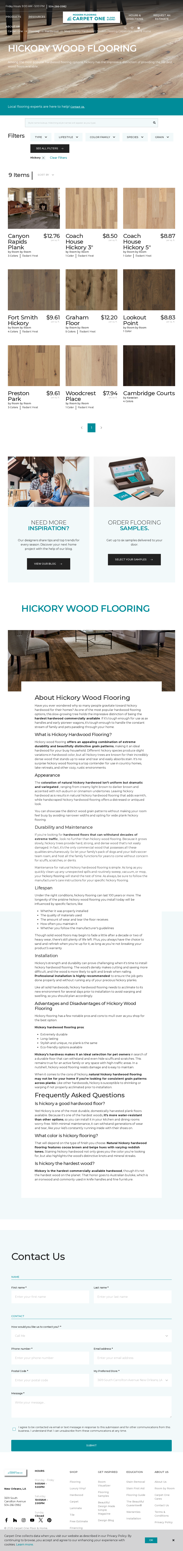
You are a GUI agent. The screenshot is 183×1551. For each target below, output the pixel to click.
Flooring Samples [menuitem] (103, 1494)
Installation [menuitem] (133, 1518)
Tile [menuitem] (72, 1514)
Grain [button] (159, 137)
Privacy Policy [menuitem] (164, 1522)
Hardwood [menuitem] (76, 1495)
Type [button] (38, 137)
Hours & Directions (134, 17)
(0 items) (138, 28)
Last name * (101, 1287)
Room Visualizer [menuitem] (104, 1483)
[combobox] (88, 122)
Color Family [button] (100, 137)
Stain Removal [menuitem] (135, 1481)
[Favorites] (132, 28)
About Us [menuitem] (161, 1481)
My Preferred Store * (106, 1371)
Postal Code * (19, 1371)
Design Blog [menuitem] (106, 1520)
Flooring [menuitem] (75, 1481)
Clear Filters (58, 157)
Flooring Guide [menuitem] (135, 1495)
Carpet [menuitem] (74, 1501)
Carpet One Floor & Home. (31, 1528)
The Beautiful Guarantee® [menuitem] (135, 1503)
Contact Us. (77, 106)
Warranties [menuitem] (133, 1512)
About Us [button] (13, 26)
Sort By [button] (43, 174)
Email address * (103, 1349)
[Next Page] (101, 427)
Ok (151, 1540)
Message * (17, 1393)
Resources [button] (37, 16)
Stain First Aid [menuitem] (135, 1488)
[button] (125, 28)
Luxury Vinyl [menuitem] (78, 1488)
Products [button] (13, 16)
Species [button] (132, 137)
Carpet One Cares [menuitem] (162, 1496)
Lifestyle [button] (66, 137)
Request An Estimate (161, 17)
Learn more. (24, 1544)
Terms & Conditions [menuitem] (162, 1513)
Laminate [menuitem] (76, 1508)
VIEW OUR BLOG (45, 563)
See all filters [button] (47, 148)
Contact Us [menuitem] (162, 1505)
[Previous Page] (81, 427)
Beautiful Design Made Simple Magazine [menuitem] (106, 1508)
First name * (18, 1287)
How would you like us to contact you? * (36, 1327)
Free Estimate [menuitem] (79, 1521)
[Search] (154, 122)
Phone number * (21, 1349)
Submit (91, 1445)
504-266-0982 (57, 6)
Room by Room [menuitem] (165, 1488)
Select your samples (131, 559)
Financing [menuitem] (76, 1528)
